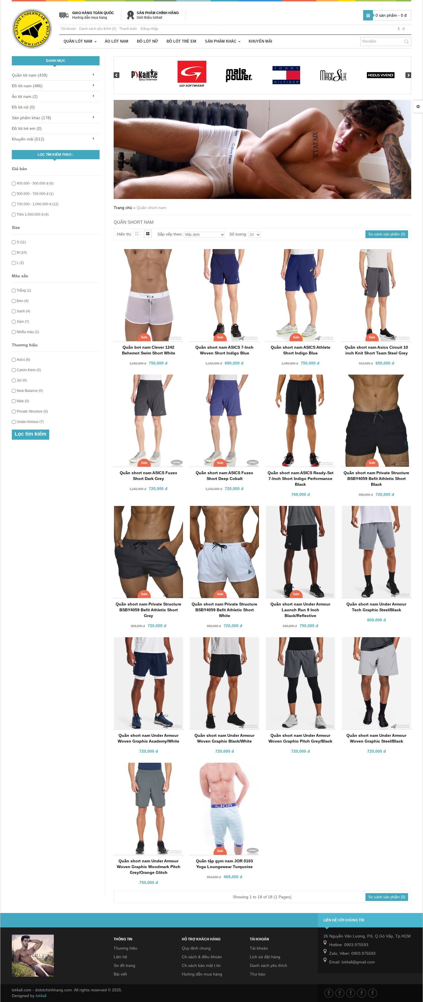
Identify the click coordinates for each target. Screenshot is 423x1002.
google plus (350, 993)
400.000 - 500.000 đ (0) (35, 183)
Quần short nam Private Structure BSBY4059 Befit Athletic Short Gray (148, 610)
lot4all (41, 995)
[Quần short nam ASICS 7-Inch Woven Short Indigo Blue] (223, 254)
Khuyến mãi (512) (28, 139)
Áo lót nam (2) (25, 96)
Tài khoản (68, 29)
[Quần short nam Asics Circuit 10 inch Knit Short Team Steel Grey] (374, 254)
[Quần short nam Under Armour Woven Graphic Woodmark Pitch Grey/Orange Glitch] (147, 768)
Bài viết (120, 974)
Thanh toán (128, 29)
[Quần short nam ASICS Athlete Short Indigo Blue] (299, 254)
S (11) (21, 242)
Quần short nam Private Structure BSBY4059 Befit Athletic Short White (224, 610)
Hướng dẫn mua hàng (89, 18)
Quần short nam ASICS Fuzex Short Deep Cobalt (224, 475)
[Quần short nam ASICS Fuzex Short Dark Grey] (147, 380)
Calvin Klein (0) (29, 370)
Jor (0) (22, 380)
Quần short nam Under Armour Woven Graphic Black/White (224, 738)
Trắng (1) (24, 291)
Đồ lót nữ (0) (23, 107)
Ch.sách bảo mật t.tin (201, 965)
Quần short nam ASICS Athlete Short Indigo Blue (300, 350)
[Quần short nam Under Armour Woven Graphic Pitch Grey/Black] (299, 642)
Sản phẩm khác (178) (31, 117)
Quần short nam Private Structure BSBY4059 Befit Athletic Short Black (376, 478)
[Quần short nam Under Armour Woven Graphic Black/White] (223, 642)
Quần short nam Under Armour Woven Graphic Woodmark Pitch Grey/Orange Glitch (148, 867)
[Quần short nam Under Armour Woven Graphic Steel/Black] (374, 642)
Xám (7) (23, 322)
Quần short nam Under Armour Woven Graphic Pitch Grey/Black (300, 738)
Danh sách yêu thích (268, 965)
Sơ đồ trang (124, 965)
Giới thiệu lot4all (149, 18)
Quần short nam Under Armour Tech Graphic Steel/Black (376, 607)
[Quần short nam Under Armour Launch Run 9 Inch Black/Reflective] (299, 511)
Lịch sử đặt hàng (265, 956)
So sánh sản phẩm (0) (386, 234)
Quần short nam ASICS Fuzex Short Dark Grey (148, 475)
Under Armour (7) (30, 422)
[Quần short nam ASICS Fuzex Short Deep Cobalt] (223, 380)
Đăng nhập (149, 29)
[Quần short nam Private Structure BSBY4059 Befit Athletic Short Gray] (147, 511)
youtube (361, 993)
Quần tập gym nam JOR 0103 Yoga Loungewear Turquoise (224, 864)
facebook (329, 993)
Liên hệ (120, 956)
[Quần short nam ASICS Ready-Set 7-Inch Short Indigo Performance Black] (299, 380)
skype (372, 993)
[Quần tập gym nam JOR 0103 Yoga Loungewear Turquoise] (223, 768)
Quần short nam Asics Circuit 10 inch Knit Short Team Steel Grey (376, 350)
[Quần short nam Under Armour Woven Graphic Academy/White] (147, 642)
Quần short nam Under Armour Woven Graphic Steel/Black (376, 738)
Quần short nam (151, 207)
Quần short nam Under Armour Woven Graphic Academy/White (148, 738)
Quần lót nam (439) (29, 75)
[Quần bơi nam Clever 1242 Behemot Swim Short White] (147, 254)
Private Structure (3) (32, 411)
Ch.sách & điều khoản (202, 956)
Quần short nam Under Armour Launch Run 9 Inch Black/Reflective (300, 610)
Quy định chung (196, 948)
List (137, 233)
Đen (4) (22, 301)
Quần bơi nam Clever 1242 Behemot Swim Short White (148, 350)
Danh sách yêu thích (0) (97, 29)
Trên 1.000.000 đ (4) (33, 214)
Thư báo (257, 974)
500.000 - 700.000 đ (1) (35, 194)
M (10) (22, 253)
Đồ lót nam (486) (27, 86)
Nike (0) (23, 401)
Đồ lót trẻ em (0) (27, 128)
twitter (339, 993)
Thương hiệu (125, 948)
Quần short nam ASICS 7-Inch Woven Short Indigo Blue (224, 350)
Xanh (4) (23, 311)
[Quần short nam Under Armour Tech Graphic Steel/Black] (374, 511)
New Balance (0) (30, 391)
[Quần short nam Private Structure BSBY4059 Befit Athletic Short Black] (374, 380)
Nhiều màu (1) (28, 332)
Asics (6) (23, 360)
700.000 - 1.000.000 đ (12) (37, 204)
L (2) (20, 263)
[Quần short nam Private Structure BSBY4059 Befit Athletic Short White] (223, 511)
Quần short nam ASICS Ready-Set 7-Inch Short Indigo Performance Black (301, 478)
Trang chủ (123, 207)
